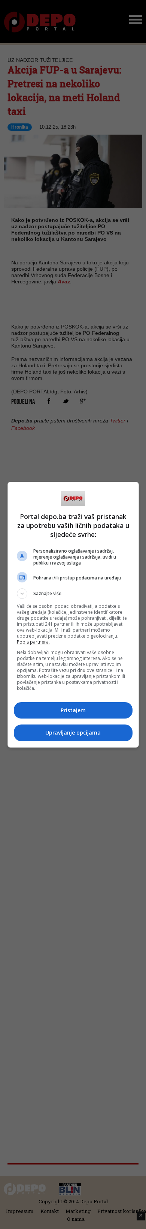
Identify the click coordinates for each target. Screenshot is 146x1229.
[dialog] (73, 615)
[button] (73, 593)
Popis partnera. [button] (33, 642)
